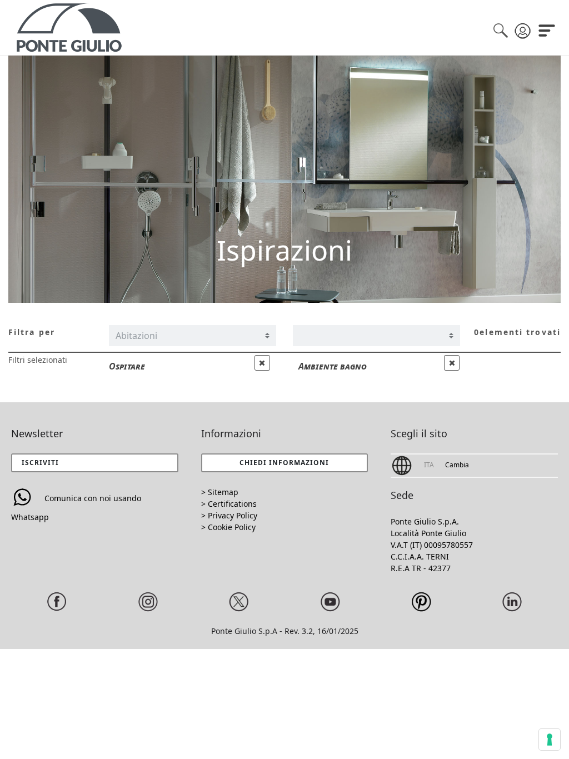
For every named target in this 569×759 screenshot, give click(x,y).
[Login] (518, 26)
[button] (284, 462)
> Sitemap (219, 492)
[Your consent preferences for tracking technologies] (549, 739)
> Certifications (229, 503)
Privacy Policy (232, 515)
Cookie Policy (232, 527)
